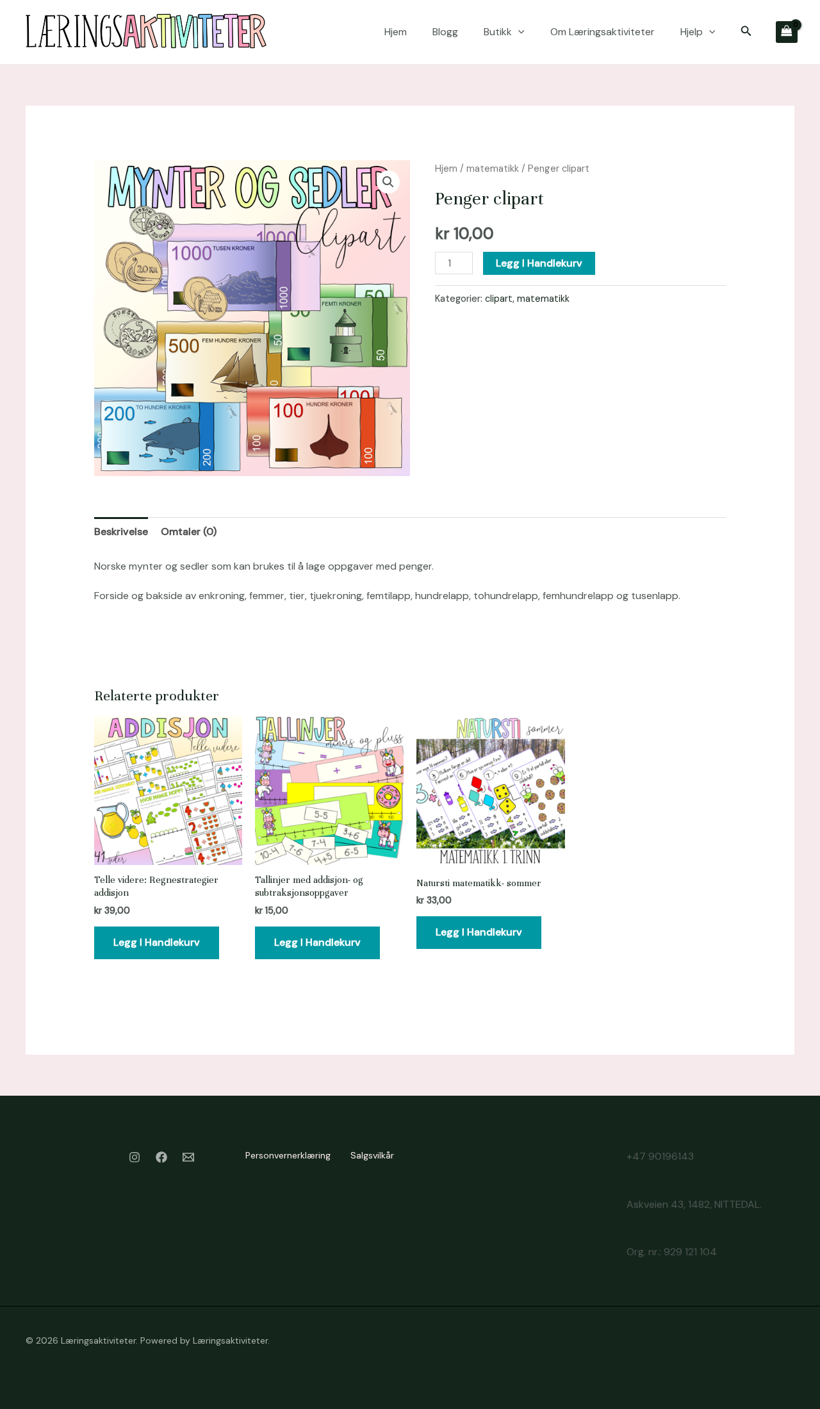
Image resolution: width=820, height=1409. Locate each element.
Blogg (445, 31)
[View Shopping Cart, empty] (787, 32)
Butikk (498, 31)
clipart (498, 298)
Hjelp (691, 31)
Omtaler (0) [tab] (189, 531)
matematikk (492, 168)
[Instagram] (134, 1157)
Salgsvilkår (372, 1155)
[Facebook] (161, 1157)
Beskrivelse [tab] (121, 531)
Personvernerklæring (288, 1155)
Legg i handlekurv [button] (156, 942)
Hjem (395, 31)
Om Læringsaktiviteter (602, 31)
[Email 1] (188, 1157)
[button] (518, 32)
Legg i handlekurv (539, 263)
